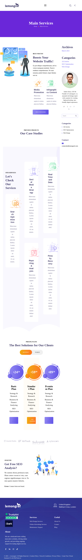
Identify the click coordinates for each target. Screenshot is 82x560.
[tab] (26, 352)
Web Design (66, 67)
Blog (55, 527)
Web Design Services (36, 521)
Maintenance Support (36, 527)
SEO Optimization (68, 64)
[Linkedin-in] (9, 549)
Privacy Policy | (56, 556)
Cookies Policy (34, 556)
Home (35, 26)
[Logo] (12, 5)
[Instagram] (13, 549)
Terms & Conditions (45, 556)
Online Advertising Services (38, 524)
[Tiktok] (17, 549)
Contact (56, 524)
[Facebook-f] (6, 549)
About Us (57, 521)
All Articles (65, 61)
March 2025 (66, 51)
